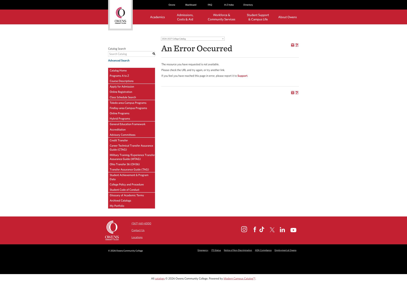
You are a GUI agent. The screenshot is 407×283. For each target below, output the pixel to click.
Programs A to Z (119, 75)
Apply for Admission (122, 86)
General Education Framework (127, 124)
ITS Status (216, 250)
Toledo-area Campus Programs (128, 102)
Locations (137, 237)
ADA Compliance (263, 250)
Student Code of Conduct (124, 189)
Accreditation (118, 129)
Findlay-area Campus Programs (128, 108)
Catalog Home (118, 70)
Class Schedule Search (123, 97)
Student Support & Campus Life (258, 17)
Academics (157, 17)
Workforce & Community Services (221, 17)
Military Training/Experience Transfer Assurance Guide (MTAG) (132, 157)
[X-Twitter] (274, 229)
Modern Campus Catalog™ (239, 278)
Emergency (203, 250)
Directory (248, 4)
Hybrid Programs (120, 118)
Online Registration (121, 91)
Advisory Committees (122, 134)
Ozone (172, 4)
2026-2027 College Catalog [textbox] (174, 39)
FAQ (210, 4)
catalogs (160, 278)
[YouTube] (296, 230)
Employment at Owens (285, 250)
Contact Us (138, 230)
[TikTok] (264, 229)
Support (242, 75)
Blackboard (190, 4)
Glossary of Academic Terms (127, 195)
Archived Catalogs (120, 200)
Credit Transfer (119, 140)
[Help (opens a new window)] (296, 45)
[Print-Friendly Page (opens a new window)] (292, 45)
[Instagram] (247, 229)
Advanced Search (119, 60)
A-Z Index (229, 4)
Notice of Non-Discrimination (238, 250)
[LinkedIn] (285, 229)
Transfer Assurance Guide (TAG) (129, 169)
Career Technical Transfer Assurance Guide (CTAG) (131, 147)
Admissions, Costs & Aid (185, 17)
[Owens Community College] (120, 15)
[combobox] (193, 39)
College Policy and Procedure (127, 184)
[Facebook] (256, 229)
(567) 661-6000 (141, 223)
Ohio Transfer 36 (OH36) (125, 164)
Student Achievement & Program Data (129, 177)
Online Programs (119, 113)
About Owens (287, 17)
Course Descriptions (122, 81)
